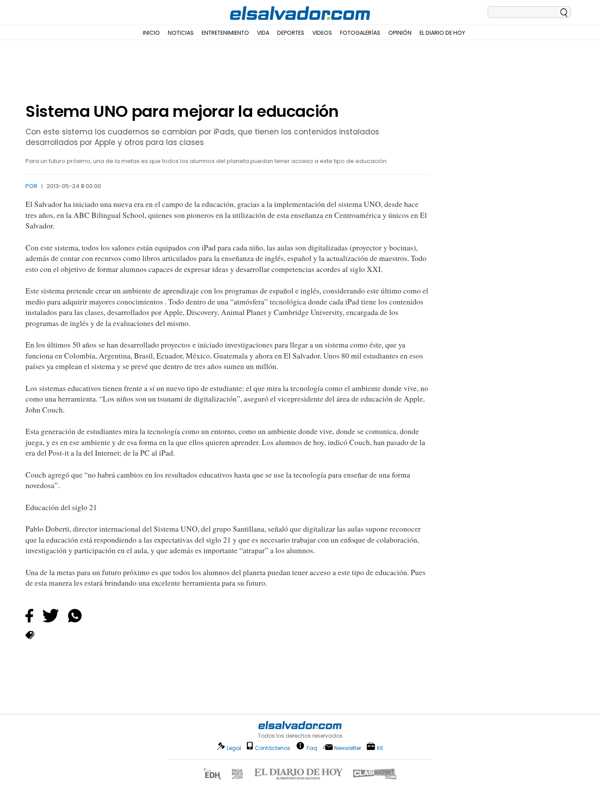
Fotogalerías (360, 32)
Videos (322, 32)
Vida (263, 32)
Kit (380, 747)
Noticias (181, 32)
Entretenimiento (225, 32)
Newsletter (347, 748)
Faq (312, 747)
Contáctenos (272, 748)
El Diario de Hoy (442, 32)
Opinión (400, 32)
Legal (234, 748)
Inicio (151, 32)
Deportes (290, 32)
